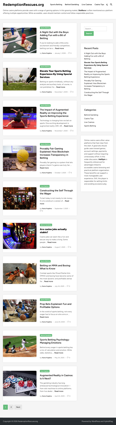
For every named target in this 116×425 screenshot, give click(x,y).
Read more (59, 48)
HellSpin (101, 159)
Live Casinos (87, 4)
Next (18, 407)
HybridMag (108, 421)
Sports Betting (56, 4)
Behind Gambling (72, 4)
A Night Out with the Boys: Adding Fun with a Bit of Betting (54, 35)
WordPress (96, 421)
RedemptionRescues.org (23, 4)
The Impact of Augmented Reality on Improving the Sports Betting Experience (54, 112)
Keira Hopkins (47, 53)
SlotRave (82, 10)
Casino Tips (99, 4)
